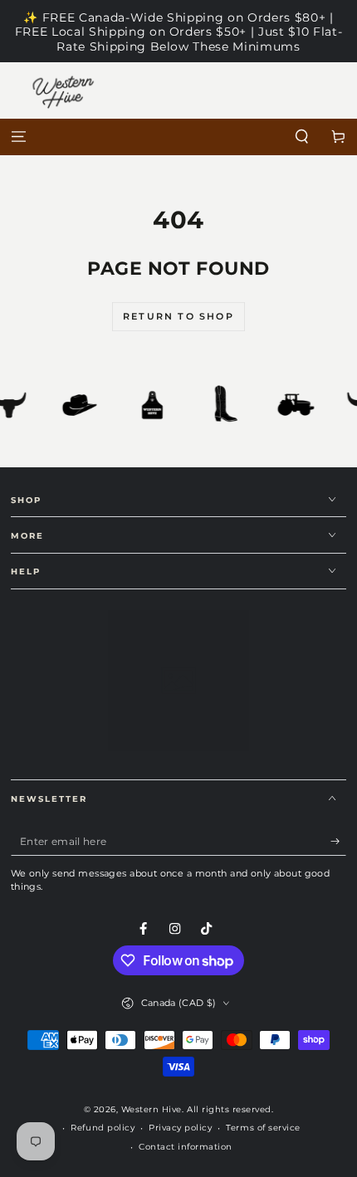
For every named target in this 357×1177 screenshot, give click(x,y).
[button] (302, 137)
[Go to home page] (178, 137)
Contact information (185, 1146)
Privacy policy (180, 1127)
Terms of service (263, 1127)
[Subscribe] (338, 841)
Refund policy (102, 1127)
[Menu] (18, 137)
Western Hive (151, 1109)
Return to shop (178, 316)
